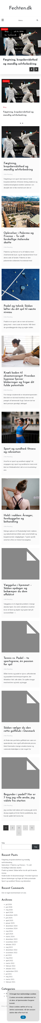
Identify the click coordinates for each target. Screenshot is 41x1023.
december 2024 (11, 932)
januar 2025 (10, 929)
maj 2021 (9, 983)
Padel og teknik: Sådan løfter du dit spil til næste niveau (20, 315)
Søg (3, 849)
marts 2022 (10, 970)
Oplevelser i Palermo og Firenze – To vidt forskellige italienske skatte (20, 66)
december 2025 (11, 921)
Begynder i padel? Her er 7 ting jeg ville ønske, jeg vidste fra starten (20, 803)
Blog (6, 31)
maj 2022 (9, 964)
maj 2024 (9, 937)
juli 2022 (9, 961)
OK (23, 1017)
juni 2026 (9, 913)
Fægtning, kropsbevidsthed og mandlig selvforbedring (18, 172)
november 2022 (11, 959)
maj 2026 (9, 916)
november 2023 (11, 948)
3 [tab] (22, 129)
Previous (31, 76)
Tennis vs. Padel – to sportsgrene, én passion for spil (18, 667)
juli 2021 (9, 980)
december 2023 (11, 945)
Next (36, 76)
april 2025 (9, 927)
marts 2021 (10, 986)
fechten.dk (12, 35)
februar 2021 (10, 988)
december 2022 (11, 956)
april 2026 (9, 919)
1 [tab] (18, 129)
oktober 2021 (11, 975)
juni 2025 (9, 924)
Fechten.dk (20, 8)
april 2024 (9, 940)
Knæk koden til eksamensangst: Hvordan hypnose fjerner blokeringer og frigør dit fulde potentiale (19, 385)
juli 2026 (9, 911)
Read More (12, 75)
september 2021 (12, 978)
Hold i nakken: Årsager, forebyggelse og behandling (18, 524)
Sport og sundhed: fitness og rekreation (16, 887)
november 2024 (11, 935)
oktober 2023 (11, 951)
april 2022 (9, 967)
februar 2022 (10, 972)
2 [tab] (20, 129)
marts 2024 (10, 943)
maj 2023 (9, 954)
